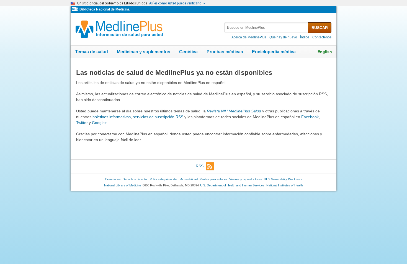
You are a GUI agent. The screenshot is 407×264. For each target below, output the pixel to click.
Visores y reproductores (245, 179)
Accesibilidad (189, 179)
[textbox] (267, 27)
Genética (188, 51)
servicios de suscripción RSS (158, 117)
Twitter (82, 122)
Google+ (99, 122)
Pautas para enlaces (213, 179)
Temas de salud (91, 51)
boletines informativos (111, 117)
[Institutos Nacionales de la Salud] (75, 9)
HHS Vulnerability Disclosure (283, 179)
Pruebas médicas (225, 51)
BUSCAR (319, 27)
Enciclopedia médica (274, 51)
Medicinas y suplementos (143, 51)
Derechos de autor (135, 179)
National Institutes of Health (284, 185)
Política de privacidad (164, 179)
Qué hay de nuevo (283, 37)
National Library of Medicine (122, 185)
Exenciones (113, 179)
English (325, 51)
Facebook (310, 117)
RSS (200, 166)
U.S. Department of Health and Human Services (232, 185)
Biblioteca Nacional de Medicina (104, 9)
